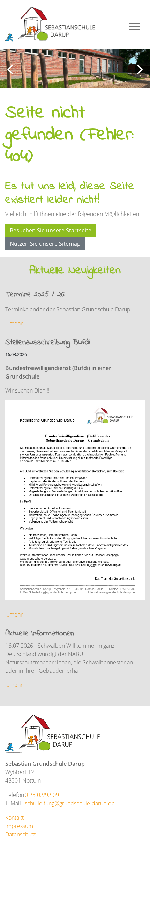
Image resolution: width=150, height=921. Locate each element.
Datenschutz (20, 834)
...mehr (14, 323)
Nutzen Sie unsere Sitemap (45, 243)
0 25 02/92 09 (42, 795)
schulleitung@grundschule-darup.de (70, 803)
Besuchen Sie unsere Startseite (50, 230)
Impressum (19, 826)
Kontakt (14, 817)
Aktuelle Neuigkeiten (75, 270)
